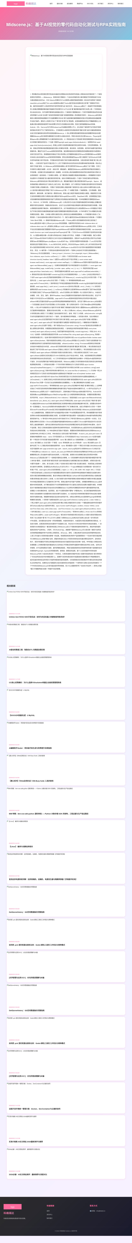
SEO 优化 (90, 4)
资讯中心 (110, 4)
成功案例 (70, 4)
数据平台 (80, 4)
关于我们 (100, 4)
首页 (51, 4)
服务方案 (60, 4)
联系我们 (120, 4)
